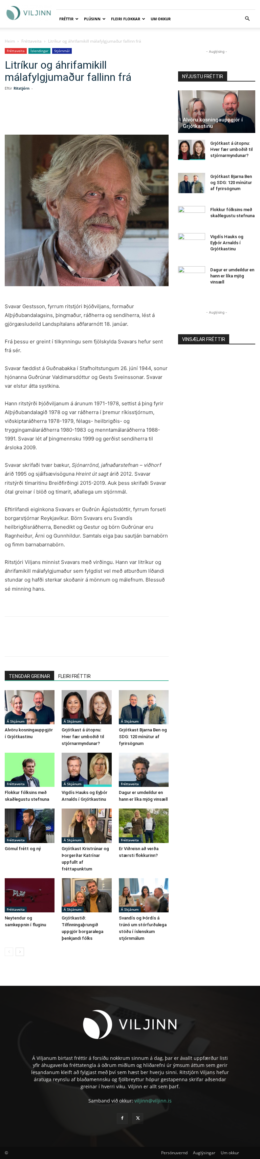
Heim (10, 41)
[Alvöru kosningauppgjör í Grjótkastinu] (30, 707)
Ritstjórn (21, 88)
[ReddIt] (97, 115)
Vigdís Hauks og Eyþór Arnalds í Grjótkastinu (226, 242)
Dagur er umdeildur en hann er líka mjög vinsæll (232, 276)
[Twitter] (65, 115)
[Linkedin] (81, 115)
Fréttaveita (31, 41)
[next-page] (20, 952)
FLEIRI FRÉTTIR (74, 676)
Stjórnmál (62, 50)
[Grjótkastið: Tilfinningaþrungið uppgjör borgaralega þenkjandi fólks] (86, 895)
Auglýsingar (204, 1153)
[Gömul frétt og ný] (30, 826)
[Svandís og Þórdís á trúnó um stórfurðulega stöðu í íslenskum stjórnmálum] (144, 895)
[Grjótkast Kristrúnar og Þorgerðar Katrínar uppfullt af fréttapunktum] (86, 826)
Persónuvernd (174, 1153)
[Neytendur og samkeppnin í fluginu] (30, 895)
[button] (247, 19)
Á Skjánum (16, 721)
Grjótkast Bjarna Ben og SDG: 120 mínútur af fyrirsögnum (143, 736)
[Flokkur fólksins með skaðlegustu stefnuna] (30, 770)
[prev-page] (9, 952)
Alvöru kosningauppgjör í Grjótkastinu (213, 123)
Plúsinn (92, 18)
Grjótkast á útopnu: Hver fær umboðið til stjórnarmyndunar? (83, 736)
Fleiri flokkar (125, 18)
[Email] (112, 115)
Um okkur (161, 18)
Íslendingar (39, 50)
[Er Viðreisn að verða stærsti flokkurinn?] (144, 826)
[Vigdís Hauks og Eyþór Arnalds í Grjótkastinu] (86, 770)
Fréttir (66, 18)
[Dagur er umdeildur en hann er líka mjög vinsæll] (144, 770)
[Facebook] (50, 115)
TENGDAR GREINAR (29, 676)
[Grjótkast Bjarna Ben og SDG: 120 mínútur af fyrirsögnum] (144, 707)
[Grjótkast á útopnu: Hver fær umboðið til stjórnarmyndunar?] (86, 707)
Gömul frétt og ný (23, 848)
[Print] (128, 115)
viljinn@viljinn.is (153, 1100)
